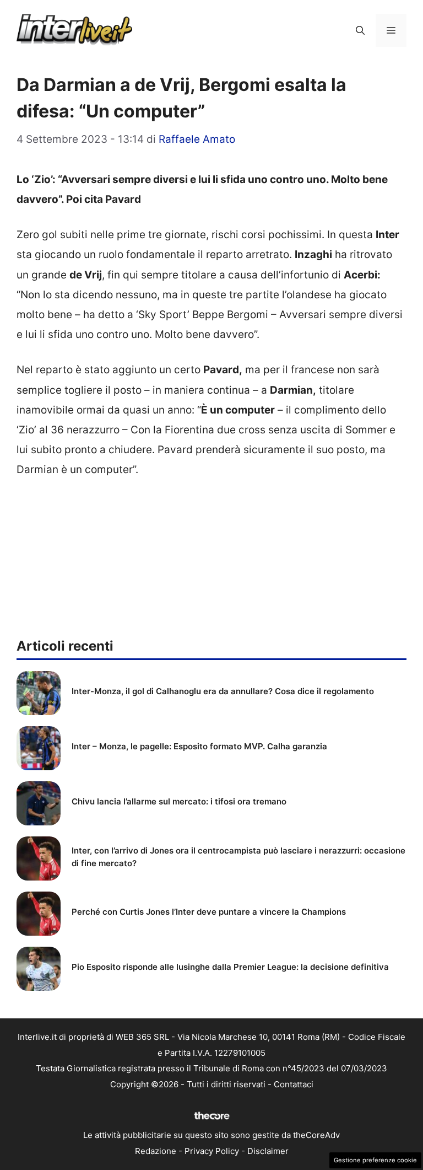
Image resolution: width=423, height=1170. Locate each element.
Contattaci (293, 1084)
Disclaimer (268, 1151)
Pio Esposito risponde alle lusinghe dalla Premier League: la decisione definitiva (230, 967)
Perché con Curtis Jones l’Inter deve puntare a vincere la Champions (209, 911)
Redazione (155, 1151)
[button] (360, 30)
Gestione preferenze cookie (375, 1160)
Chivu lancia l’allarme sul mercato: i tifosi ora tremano (179, 801)
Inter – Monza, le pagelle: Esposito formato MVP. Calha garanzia (199, 746)
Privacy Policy (212, 1151)
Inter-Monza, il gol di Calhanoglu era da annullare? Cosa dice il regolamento (223, 691)
